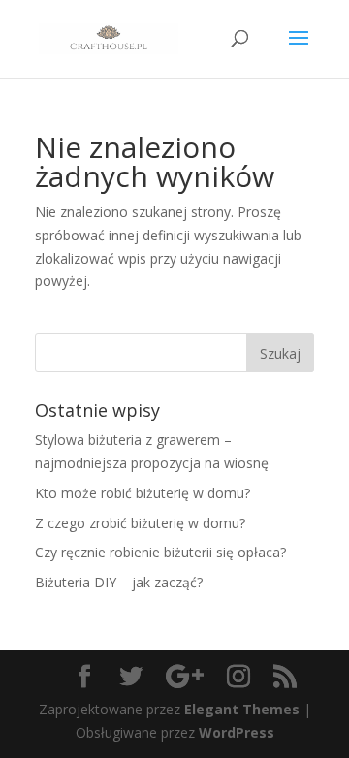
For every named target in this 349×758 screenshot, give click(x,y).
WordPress (236, 732)
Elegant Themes (242, 709)
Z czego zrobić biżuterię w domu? (140, 523)
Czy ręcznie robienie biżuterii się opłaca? (160, 552)
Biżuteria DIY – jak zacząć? (119, 582)
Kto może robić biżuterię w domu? (142, 493)
